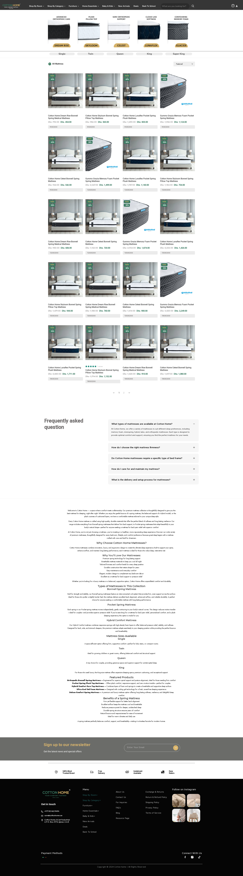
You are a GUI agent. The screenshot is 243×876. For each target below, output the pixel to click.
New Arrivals (124, 6)
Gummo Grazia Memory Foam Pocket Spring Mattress (177, 116)
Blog (118, 813)
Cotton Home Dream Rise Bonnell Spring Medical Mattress (63, 116)
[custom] (44, 857)
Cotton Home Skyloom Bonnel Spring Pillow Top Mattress (102, 116)
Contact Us (121, 797)
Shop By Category (55, 6)
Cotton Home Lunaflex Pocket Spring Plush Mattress (139, 116)
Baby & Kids (107, 6)
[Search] (192, 6)
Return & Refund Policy (156, 797)
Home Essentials (89, 6)
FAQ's (118, 807)
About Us (120, 792)
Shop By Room (36, 6)
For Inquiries (121, 802)
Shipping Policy (152, 802)
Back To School (149, 6)
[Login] (237, 6)
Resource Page (122, 818)
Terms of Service (153, 813)
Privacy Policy (152, 807)
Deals (136, 6)
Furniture (73, 6)
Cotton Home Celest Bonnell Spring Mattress (63, 179)
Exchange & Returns (155, 792)
